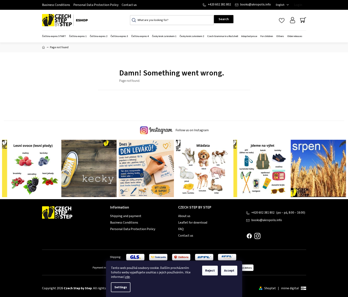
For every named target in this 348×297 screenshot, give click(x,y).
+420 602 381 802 (219, 4)
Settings (120, 287)
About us (184, 216)
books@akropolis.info (255, 4)
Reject (210, 270)
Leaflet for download (192, 222)
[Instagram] (257, 236)
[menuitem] (54, 37)
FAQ (181, 229)
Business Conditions (56, 5)
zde (127, 277)
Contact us (129, 5)
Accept (229, 270)
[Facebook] (249, 236)
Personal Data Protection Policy (95, 5)
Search (223, 19)
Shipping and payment (125, 216)
